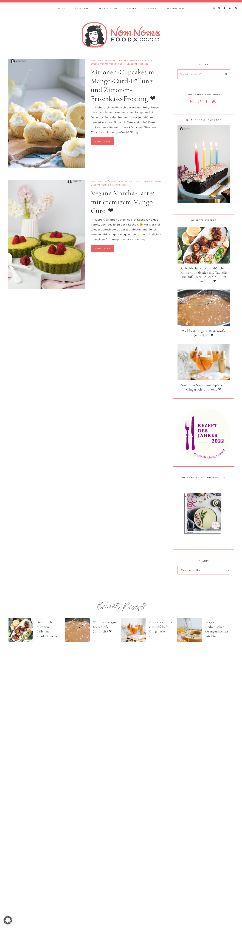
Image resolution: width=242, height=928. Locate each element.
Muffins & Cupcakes (142, 60)
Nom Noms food (121, 35)
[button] (8, 920)
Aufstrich (97, 60)
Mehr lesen (102, 141)
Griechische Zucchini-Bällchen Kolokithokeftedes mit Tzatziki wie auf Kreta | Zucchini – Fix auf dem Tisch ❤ (203, 274)
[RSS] (230, 4)
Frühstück (111, 181)
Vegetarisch (117, 64)
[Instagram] (215, 4)
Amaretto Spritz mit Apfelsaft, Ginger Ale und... (160, 629)
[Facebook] (225, 4)
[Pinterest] (220, 4)
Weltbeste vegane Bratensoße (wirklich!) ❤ (204, 333)
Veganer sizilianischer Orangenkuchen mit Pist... (216, 629)
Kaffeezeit (111, 60)
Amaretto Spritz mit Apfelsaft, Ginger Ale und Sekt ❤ (204, 387)
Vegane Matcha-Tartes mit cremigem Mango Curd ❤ (123, 202)
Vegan (104, 64)
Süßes (95, 64)
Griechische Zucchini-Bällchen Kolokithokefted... (48, 631)
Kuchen (123, 60)
